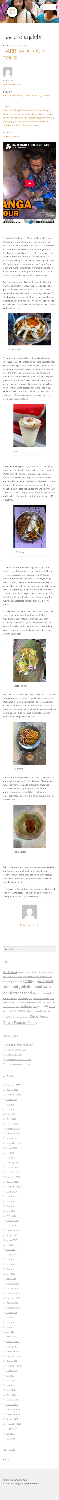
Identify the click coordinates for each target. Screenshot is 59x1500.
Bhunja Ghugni (43, 110)
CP (22, 981)
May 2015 (10, 1327)
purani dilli (20, 1017)
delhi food (45, 981)
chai (12, 113)
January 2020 (12, 1123)
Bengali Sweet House (24, 110)
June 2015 (10, 1322)
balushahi (8, 110)
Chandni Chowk (14, 976)
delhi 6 (35, 981)
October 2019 (12, 1138)
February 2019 (12, 1162)
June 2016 (10, 1264)
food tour (8, 117)
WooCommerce (34, 1483)
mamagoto (6, 1007)
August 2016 (11, 1254)
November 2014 (13, 1356)
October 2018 (12, 1182)
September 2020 (13, 1094)
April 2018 (10, 1211)
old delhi (42, 1006)
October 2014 (12, 1361)
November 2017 (13, 1230)
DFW (26, 998)
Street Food (39, 1016)
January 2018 (12, 1225)
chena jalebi (20, 113)
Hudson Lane (20, 1002)
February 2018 (12, 1220)
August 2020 (11, 1099)
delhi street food (17, 993)
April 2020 (10, 1114)
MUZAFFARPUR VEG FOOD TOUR (19, 1045)
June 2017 (10, 1249)
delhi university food (13, 998)
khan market (51, 1002)
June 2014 (10, 1380)
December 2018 (13, 1172)
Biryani (45, 973)
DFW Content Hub (12, 84)
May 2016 (10, 1269)
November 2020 (13, 1085)
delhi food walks (39, 986)
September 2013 (13, 1424)
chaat (50, 972)
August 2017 (11, 1240)
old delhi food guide (34, 1011)
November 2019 (13, 1133)
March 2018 (11, 1216)
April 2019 (10, 1157)
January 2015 (12, 1346)
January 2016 (12, 1288)
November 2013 (13, 1414)
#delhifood (10, 972)
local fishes (33, 117)
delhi (28, 981)
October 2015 (12, 1303)
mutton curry (46, 117)
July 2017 (10, 1245)
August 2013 (11, 1428)
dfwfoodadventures (12, 95)
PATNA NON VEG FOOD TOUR (18, 1064)
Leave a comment (12, 136)
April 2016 (10, 1274)
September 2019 (13, 1143)
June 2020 (10, 1109)
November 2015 (13, 1298)
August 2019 (11, 1148)
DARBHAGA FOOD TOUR (23, 54)
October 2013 (12, 1419)
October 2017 (12, 1235)
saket (27, 1017)
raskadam (28, 121)
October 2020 (12, 1090)
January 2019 (12, 1167)
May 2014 (10, 1385)
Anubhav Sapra (36, 972)
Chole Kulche (46, 976)
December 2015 (13, 1293)
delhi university (42, 993)
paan (5, 121)
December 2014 (13, 1351)
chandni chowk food (32, 976)
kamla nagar (31, 1002)
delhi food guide (15, 987)
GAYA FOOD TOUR (14, 1054)
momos (12, 1007)
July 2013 (10, 1433)
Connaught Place (12, 981)
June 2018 (10, 1201)
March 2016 (11, 1278)
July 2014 (10, 1375)
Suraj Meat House (30, 125)
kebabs (44, 1002)
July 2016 (10, 1259)
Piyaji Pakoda (15, 121)
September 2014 (13, 1365)
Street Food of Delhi (19, 1022)
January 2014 (12, 1404)
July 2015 (10, 1317)
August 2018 (11, 1191)
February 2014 (12, 1399)
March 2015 (11, 1336)
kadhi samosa (20, 117)
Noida (17, 1007)
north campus (28, 1006)
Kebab (39, 1002)
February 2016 (12, 1283)
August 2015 (11, 1312)
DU (30, 998)
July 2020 (10, 1104)
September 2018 (13, 1186)
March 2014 (11, 1395)
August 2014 (11, 1370)
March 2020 (11, 1119)
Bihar (6, 113)
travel (38, 1023)
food (35, 998)
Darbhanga (32, 113)
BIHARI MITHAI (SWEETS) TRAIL (18, 1059)
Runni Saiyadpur (41, 121)
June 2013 (10, 1438)
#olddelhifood (22, 972)
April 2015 (10, 1332)
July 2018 (10, 1196)
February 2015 (12, 1341)
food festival (43, 998)
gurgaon (11, 1002)
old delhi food (17, 1011)
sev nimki (16, 125)
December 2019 (13, 1128)
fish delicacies (46, 113)
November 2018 (13, 1177)
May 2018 (10, 1206)
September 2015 (13, 1307)
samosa (7, 125)
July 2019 (10, 1153)
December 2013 (13, 1409)
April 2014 (10, 1390)
